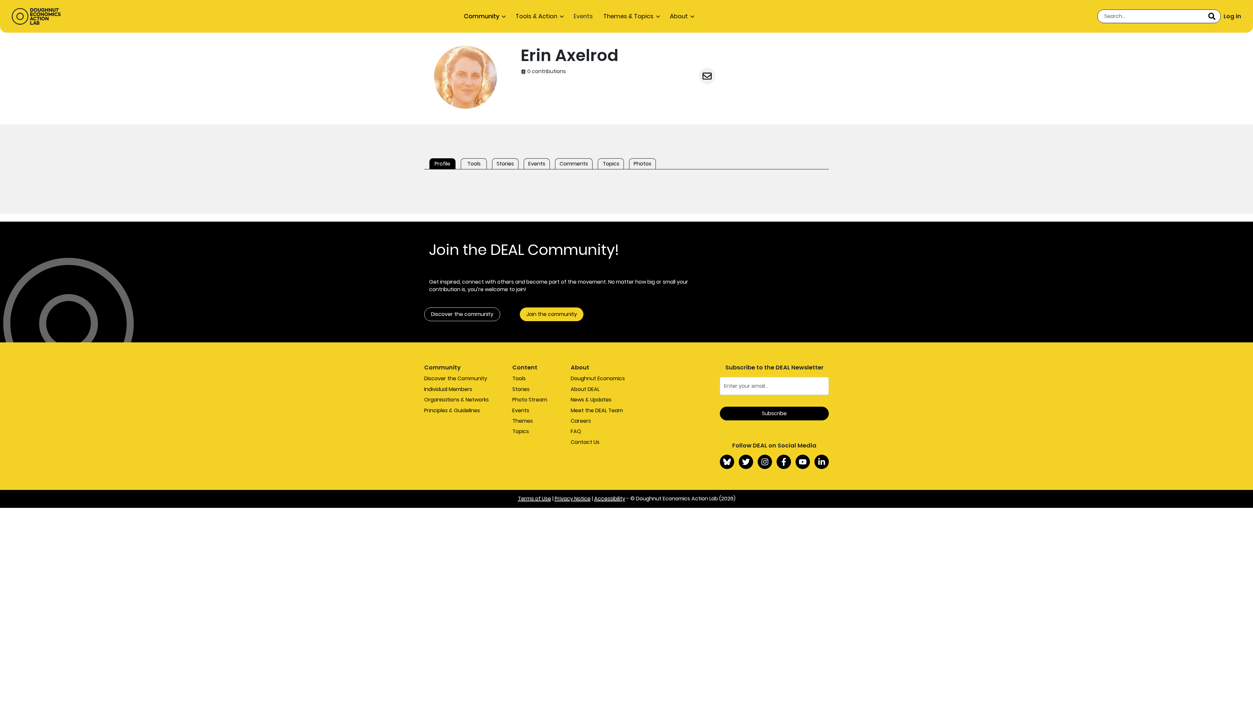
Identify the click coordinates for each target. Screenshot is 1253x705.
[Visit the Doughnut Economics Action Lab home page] (36, 16)
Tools (519, 378)
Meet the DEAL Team (597, 410)
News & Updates (591, 399)
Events (583, 16)
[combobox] (1159, 16)
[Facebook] (784, 462)
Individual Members (448, 389)
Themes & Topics (628, 16)
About (679, 16)
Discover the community (462, 314)
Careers (581, 421)
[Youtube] (803, 462)
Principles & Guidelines (452, 410)
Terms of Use (534, 498)
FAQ (576, 431)
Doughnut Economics (598, 378)
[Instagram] (765, 462)
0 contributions (546, 71)
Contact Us (585, 442)
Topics (520, 431)
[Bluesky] (727, 462)
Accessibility (609, 498)
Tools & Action (536, 16)
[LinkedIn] (821, 462)
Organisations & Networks (456, 399)
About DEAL (585, 389)
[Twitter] (746, 462)
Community (481, 16)
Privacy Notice (573, 498)
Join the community (551, 314)
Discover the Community (455, 378)
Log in (1232, 16)
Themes (522, 421)
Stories (521, 389)
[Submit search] (1211, 16)
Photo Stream (529, 399)
